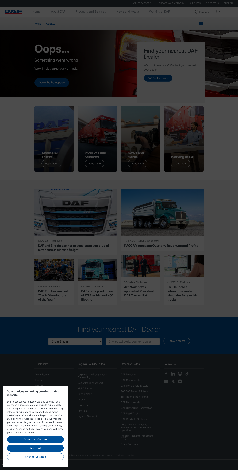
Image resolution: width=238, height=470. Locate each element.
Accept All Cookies (35, 439)
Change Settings (35, 456)
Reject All (35, 448)
